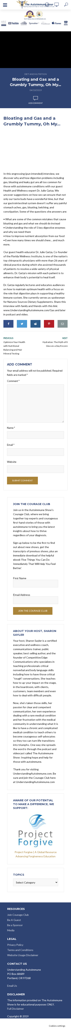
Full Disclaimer (15, 1008)
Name (11, 427)
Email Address (21, 594)
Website (11, 461)
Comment (13, 380)
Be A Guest (14, 920)
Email (10, 444)
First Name (19, 578)
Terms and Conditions (20, 950)
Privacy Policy (15, 944)
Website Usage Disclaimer (22, 955)
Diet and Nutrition (35, 74)
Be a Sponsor (15, 925)
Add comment (35, 103)
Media (10, 930)
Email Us (12, 985)
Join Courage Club (18, 914)
